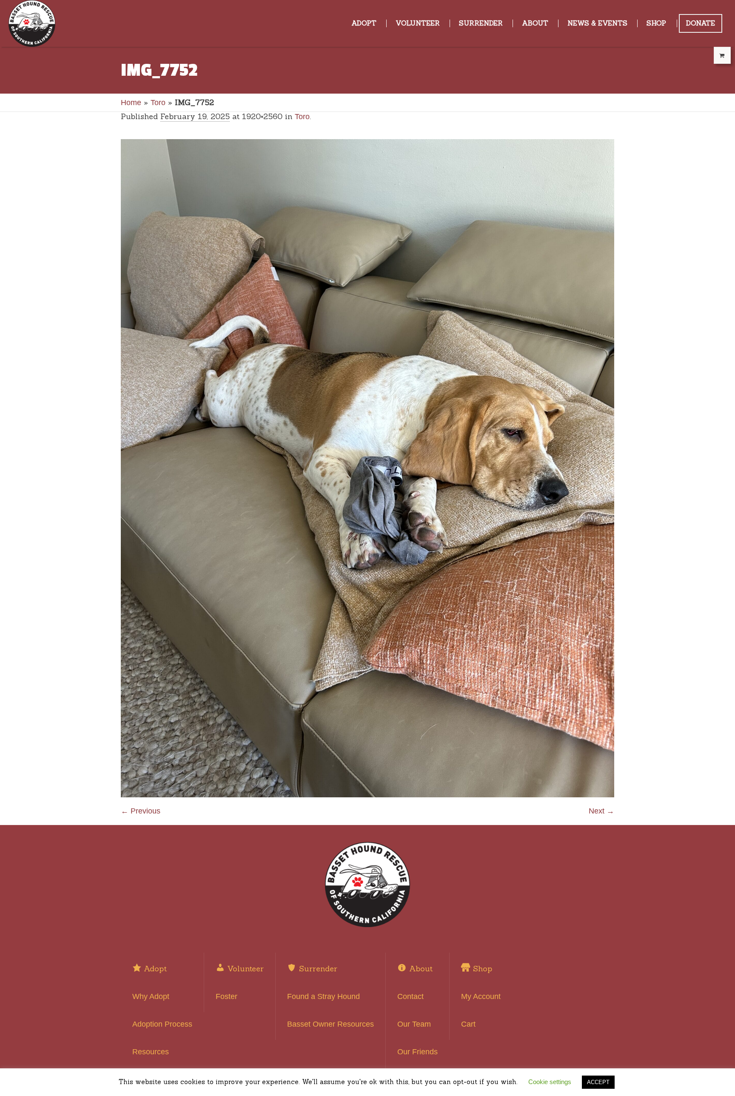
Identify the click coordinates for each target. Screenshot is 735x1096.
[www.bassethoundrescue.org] (367, 884)
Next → (601, 811)
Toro (158, 102)
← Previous (140, 811)
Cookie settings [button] (549, 1081)
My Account (481, 996)
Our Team (414, 1024)
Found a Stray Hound (323, 996)
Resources (150, 1051)
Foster (226, 996)
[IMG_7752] (367, 468)
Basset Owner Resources (330, 1024)
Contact (410, 996)
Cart (468, 1024)
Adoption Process (162, 1024)
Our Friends (417, 1051)
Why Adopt (150, 996)
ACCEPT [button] (598, 1082)
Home (131, 102)
